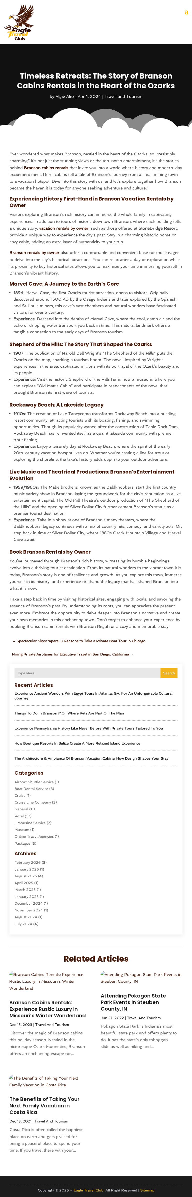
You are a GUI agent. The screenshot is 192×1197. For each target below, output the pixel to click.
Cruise (20, 795)
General (21, 809)
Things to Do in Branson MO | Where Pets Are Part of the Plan (69, 713)
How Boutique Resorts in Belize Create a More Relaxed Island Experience (77, 743)
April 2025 (23, 883)
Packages (22, 843)
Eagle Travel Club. (89, 1190)
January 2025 (26, 897)
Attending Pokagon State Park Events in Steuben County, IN (133, 1002)
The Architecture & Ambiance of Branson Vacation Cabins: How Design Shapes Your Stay (91, 758)
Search (169, 673)
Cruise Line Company (32, 802)
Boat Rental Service (31, 789)
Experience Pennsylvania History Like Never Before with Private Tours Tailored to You (88, 728)
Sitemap (147, 1190)
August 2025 (25, 876)
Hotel (19, 816)
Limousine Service (30, 823)
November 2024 (28, 910)
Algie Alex (65, 96)
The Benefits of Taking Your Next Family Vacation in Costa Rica (45, 1106)
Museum (21, 830)
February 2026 (27, 862)
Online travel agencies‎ (34, 836)
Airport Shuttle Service (34, 782)
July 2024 (23, 924)
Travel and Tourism (123, 96)
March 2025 (25, 890)
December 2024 (28, 903)
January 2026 (26, 869)
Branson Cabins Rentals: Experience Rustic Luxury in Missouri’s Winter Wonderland (48, 1009)
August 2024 (25, 917)
